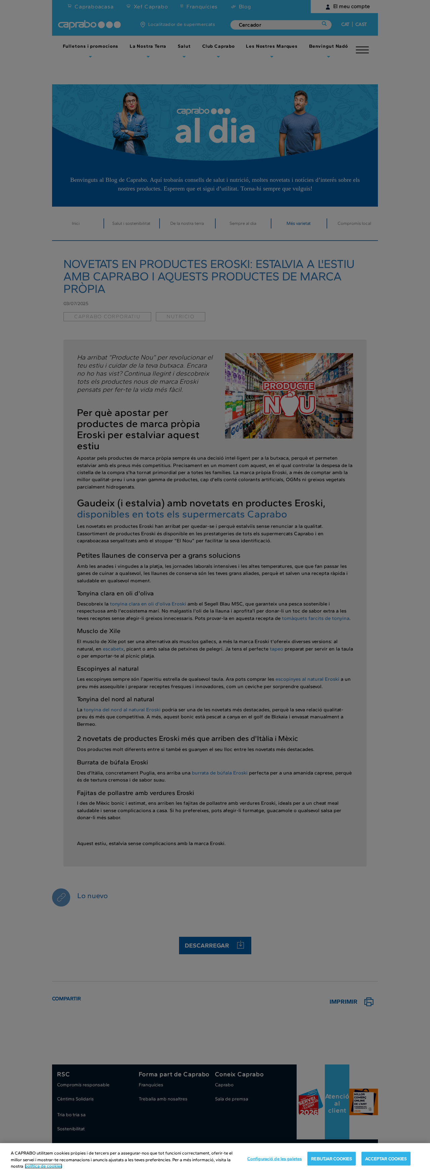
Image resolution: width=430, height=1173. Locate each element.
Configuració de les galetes (274, 1158)
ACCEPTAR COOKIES (386, 1158)
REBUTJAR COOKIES (331, 1158)
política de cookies (43, 1166)
